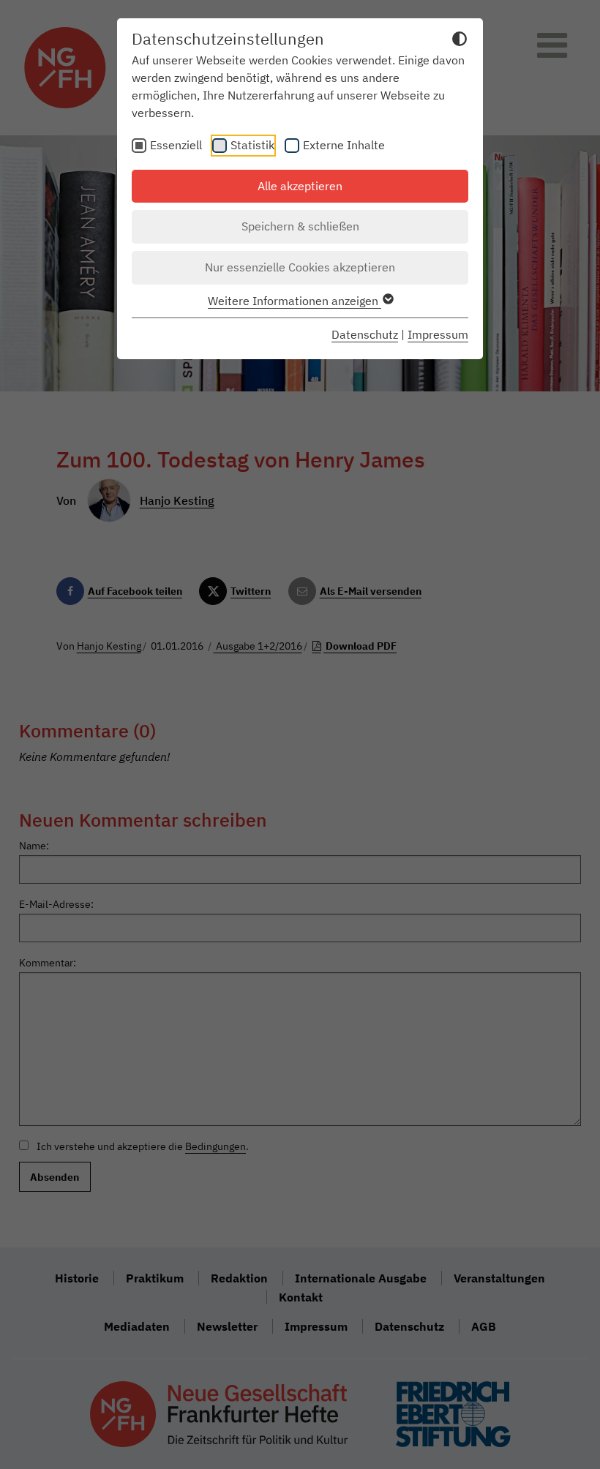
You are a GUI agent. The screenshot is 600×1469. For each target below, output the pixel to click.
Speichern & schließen (300, 226)
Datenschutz (364, 334)
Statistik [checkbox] (252, 145)
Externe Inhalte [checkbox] (344, 145)
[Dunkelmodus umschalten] (459, 41)
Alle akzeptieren (300, 186)
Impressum (438, 334)
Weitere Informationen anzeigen (294, 300)
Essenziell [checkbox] (176, 145)
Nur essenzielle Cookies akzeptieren (300, 267)
